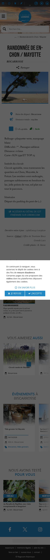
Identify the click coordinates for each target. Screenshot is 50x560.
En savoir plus (26, 287)
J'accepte (37, 293)
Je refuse (16, 293)
